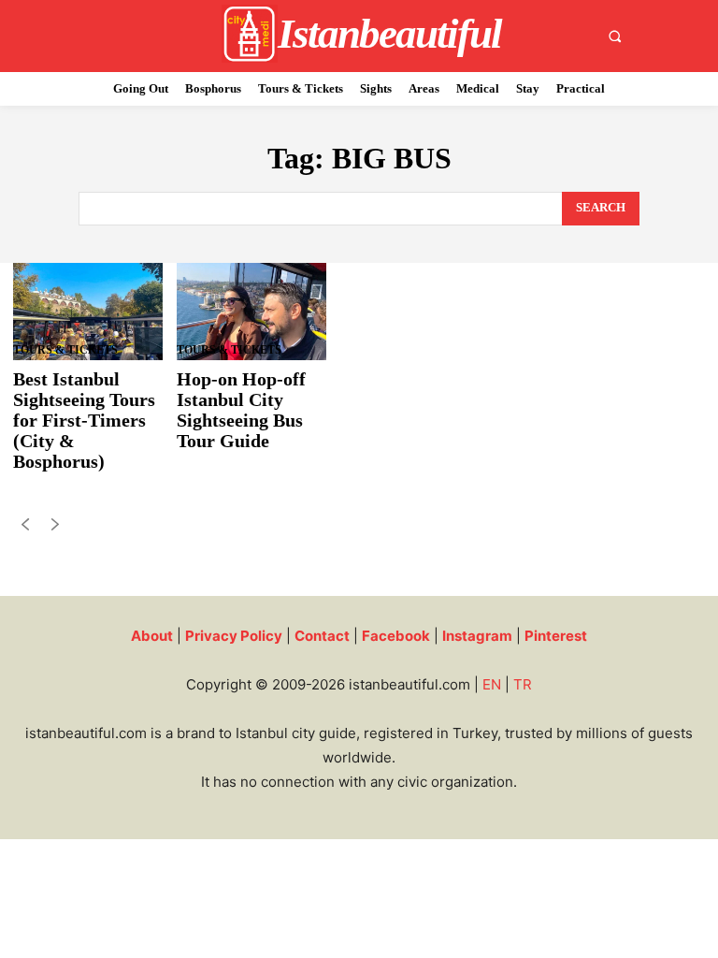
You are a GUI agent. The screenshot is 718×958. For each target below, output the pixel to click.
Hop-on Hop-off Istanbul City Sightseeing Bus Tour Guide (241, 410)
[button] (615, 35)
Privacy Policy (233, 636)
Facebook (396, 636)
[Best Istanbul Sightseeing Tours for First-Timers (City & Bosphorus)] (88, 311)
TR (522, 684)
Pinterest (555, 636)
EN (491, 684)
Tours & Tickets (65, 349)
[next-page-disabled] (54, 528)
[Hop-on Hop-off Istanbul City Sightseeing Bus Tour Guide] (251, 311)
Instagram (477, 636)
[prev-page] (24, 528)
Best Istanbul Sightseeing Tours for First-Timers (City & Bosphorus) (84, 420)
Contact (322, 636)
